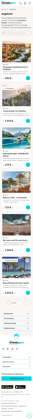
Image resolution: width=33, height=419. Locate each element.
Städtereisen (9, 328)
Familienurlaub (10, 323)
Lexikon (10, 408)
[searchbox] (16, 33)
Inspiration (6, 366)
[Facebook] (8, 349)
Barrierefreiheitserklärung (9, 406)
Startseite (4, 9)
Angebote (12, 9)
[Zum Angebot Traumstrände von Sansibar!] (16, 104)
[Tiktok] (12, 349)
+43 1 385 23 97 (17, 392)
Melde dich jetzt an (16, 379)
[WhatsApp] (17, 349)
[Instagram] (3, 349)
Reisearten (8, 313)
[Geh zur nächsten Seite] (26, 303)
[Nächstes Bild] (27, 51)
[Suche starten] (4, 33)
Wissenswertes (8, 362)
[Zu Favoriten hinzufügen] (27, 44)
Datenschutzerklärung (8, 403)
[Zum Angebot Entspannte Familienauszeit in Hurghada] (16, 61)
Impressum (22, 406)
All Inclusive (9, 318)
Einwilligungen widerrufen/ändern (11, 411)
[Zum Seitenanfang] (16, 336)
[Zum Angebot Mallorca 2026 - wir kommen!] (16, 191)
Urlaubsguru (7, 357)
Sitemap (4, 408)
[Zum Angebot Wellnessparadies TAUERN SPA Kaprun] (16, 147)
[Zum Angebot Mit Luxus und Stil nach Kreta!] (16, 233)
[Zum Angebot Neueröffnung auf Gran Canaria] (16, 276)
